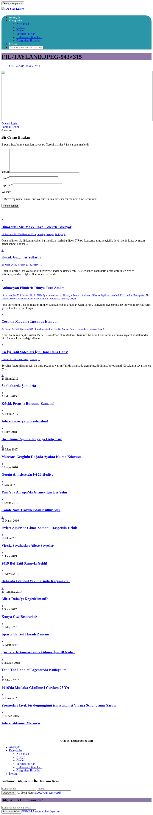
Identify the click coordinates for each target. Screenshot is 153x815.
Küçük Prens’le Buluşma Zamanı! (27, 403)
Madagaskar (139, 295)
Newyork (22, 298)
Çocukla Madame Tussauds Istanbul (29, 321)
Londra (128, 295)
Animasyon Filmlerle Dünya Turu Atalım (33, 288)
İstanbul (115, 295)
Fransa (76, 295)
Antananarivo (55, 295)
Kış (121, 295)
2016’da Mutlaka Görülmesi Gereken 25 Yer (35, 688)
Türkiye (59, 234)
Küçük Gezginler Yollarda (21, 257)
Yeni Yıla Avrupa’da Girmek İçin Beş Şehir (34, 492)
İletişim (13, 43)
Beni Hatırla (28, 792)
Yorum (5, 171)
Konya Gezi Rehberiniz (19, 617)
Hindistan (85, 295)
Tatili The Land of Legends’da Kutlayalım (33, 670)
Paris (30, 298)
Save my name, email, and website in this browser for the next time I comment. (51, 199)
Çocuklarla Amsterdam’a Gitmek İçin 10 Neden (38, 652)
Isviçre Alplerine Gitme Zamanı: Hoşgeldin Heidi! (39, 528)
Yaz (71, 298)
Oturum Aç (9, 792)
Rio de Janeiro (41, 298)
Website (6, 192)
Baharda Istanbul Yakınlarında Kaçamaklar (35, 581)
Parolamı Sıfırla (11, 811)
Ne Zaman (22, 23)
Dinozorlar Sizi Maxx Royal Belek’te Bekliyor (36, 227)
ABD (39, 295)
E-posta (5, 185)
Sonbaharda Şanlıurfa (18, 386)
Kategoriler (15, 20)
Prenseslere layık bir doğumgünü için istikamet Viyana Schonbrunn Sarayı (58, 705)
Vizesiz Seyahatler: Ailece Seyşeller (27, 545)
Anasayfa (14, 17)
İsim (4, 178)
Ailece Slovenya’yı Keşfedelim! (24, 421)
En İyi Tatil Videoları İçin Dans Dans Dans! (34, 352)
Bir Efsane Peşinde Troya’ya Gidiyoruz (31, 439)
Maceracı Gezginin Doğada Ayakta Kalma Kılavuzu (41, 457)
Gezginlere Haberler (28, 40)
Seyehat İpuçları (25, 33)
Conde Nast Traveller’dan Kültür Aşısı (30, 510)
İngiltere (105, 295)
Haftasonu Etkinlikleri (29, 37)
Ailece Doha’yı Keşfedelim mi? (24, 599)
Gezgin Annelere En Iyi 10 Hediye (27, 474)
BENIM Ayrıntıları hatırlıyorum (41, 811)
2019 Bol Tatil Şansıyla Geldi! (24, 563)
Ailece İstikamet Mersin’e (20, 723)
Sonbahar (54, 298)
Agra (45, 295)
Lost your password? (48, 792)
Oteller (20, 30)
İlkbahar (96, 295)
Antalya (41, 234)
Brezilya (67, 295)
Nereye (20, 27)
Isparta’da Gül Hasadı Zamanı (25, 634)
